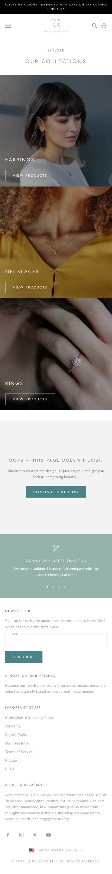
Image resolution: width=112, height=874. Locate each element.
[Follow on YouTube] (48, 835)
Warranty (13, 726)
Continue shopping (56, 492)
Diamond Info (16, 743)
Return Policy (16, 734)
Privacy (11, 760)
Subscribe (24, 656)
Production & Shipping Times (29, 717)
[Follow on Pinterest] (35, 835)
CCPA (10, 769)
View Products (30, 175)
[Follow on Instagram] (21, 835)
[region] (56, 561)
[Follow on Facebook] (7, 835)
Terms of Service (19, 751)
